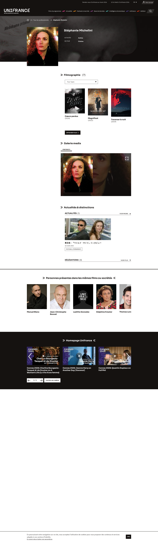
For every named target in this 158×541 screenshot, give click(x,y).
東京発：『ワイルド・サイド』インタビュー (83, 243)
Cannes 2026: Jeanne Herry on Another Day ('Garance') (77, 369)
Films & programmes (54, 11)
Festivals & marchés (83, 11)
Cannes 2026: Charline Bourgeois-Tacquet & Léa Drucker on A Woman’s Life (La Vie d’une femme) (43, 370)
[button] (127, 159)
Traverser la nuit (118, 119)
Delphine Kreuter (104, 312)
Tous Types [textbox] (70, 82)
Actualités (69, 11)
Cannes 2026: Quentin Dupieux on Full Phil (115, 369)
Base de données (99, 11)
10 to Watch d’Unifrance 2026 (120, 2)
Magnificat (93, 118)
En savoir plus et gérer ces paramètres (39, 539)
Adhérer (143, 11)
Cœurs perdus (71, 116)
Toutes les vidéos (52, 380)
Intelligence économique (117, 11)
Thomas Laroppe (127, 312)
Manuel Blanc (33, 312)
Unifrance (133, 11)
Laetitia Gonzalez (81, 312)
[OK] (128, 536)
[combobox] (81, 82)
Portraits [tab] (66, 149)
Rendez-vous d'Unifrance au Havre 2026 (94, 2)
